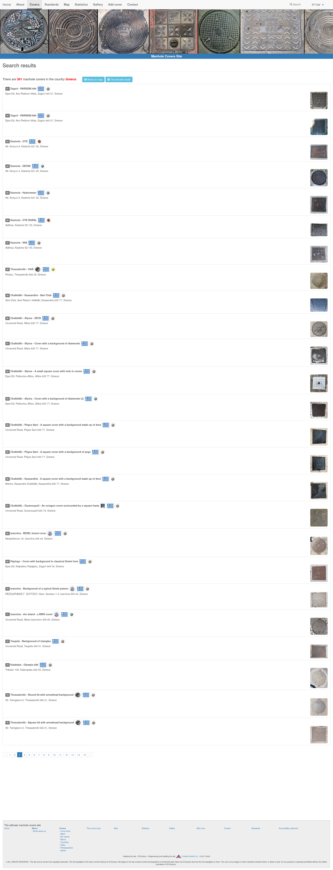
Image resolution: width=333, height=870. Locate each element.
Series (63, 850)
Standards (52, 4)
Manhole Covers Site (166, 56)
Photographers (67, 847)
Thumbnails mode (120, 79)
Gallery (98, 4)
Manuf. (63, 839)
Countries (65, 842)
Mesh (63, 833)
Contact (132, 4)
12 (66, 754)
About (20, 4)
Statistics (81, 4)
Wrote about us (39, 831)
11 (60, 754)
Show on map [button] (95, 79)
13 (72, 754)
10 (54, 754)
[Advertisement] (166, 791)
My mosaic (65, 836)
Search (296, 4)
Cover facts (65, 831)
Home (7, 4)
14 (78, 754)
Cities (63, 844)
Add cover (115, 4)
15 (84, 754)
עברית (316, 4)
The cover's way (94, 828)
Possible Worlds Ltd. (190, 856)
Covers (34, 4)
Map (67, 4)
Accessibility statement (288, 828)
